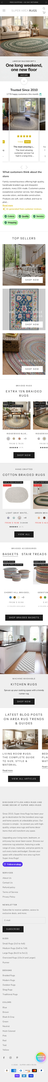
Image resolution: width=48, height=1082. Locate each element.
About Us (7, 878)
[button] (22, 167)
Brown (6, 1012)
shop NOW (24, 455)
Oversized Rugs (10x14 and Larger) (19, 957)
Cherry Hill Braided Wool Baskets (16, 592)
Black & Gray (8, 1017)
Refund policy (9, 887)
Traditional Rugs (10, 994)
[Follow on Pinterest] (17, 1057)
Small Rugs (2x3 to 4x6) (14, 943)
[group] (24, 48)
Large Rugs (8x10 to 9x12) (15, 953)
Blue (5, 1007)
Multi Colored (9, 1031)
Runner (6, 962)
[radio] (8, 438)
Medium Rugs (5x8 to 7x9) (15, 948)
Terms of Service (10, 892)
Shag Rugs (7, 989)
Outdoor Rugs (9, 985)
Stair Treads (34, 554)
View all (24, 534)
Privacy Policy (9, 896)
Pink (5, 1035)
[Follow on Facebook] (4, 1057)
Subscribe (13, 929)
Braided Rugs (9, 975)
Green (5, 1021)
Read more (8, 770)
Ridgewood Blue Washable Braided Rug (16, 434)
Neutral (6, 1026)
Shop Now (32, 280)
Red (4, 1040)
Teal (5, 1045)
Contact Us (8, 882)
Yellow (6, 1049)
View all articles (24, 778)
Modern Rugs (9, 980)
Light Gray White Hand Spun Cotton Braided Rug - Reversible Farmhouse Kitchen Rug (16, 513)
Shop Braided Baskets (24, 617)
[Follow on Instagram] (10, 1057)
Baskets (11, 554)
